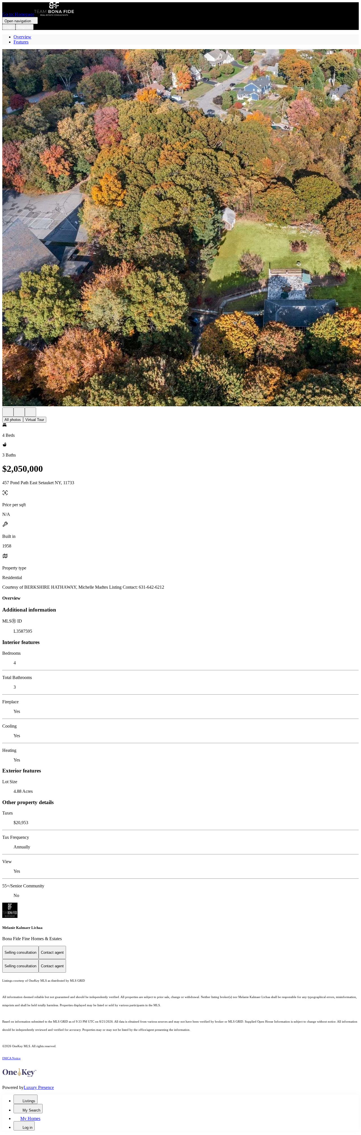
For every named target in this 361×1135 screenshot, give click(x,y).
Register (24, 27)
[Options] (8, 412)
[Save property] (19, 412)
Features (21, 42)
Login (9, 27)
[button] (180, 228)
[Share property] (30, 412)
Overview (22, 36)
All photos (13, 420)
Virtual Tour (34, 420)
